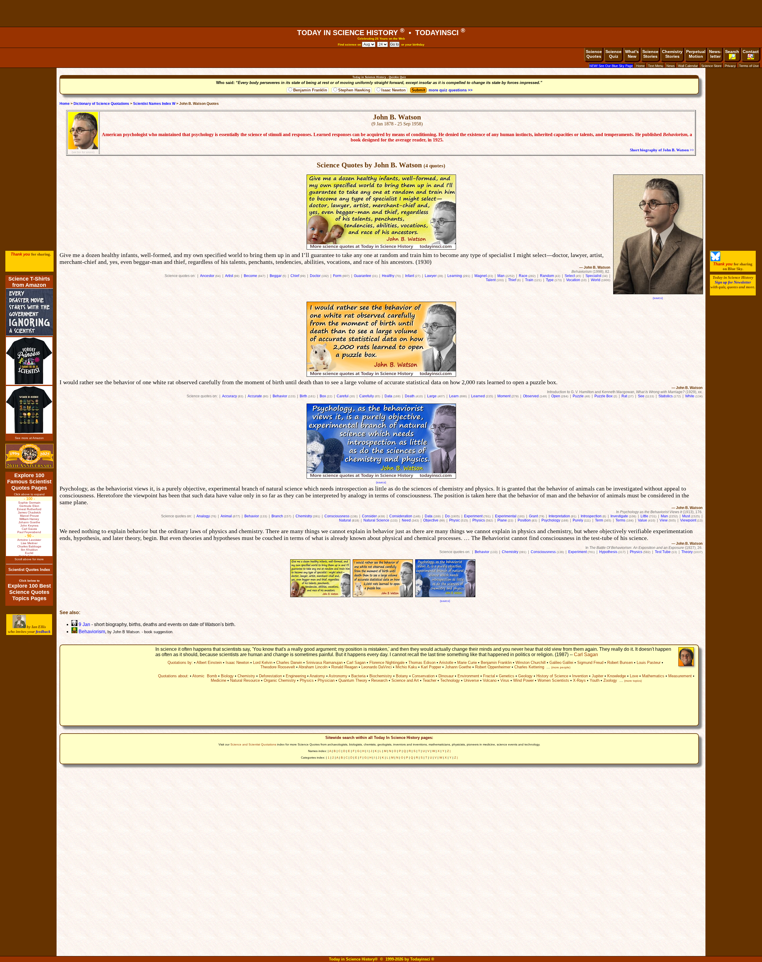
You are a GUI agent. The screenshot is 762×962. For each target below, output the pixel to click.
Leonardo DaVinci (376, 667)
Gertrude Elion (29, 506)
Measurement (680, 676)
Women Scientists (553, 680)
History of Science (552, 676)
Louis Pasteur (648, 662)
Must (686, 516)
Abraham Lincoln (313, 667)
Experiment (473, 516)
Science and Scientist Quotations (253, 744)
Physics (478, 520)
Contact (751, 51)
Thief (512, 280)
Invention (580, 676)
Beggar (276, 276)
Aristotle (446, 662)
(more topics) (633, 680)
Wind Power (523, 680)
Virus (504, 680)
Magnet (480, 276)
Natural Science (376, 520)
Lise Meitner (29, 543)
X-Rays (579, 680)
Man (501, 276)
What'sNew (632, 54)
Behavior (280, 396)
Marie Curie (467, 662)
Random (547, 276)
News (670, 66)
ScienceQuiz (613, 54)
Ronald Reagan (344, 667)
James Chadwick (29, 512)
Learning (454, 276)
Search (732, 51)
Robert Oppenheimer (492, 667)
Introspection (591, 516)
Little (644, 516)
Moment (503, 396)
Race (523, 276)
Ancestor (207, 276)
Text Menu (655, 66)
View (664, 520)
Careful (343, 396)
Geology (525, 676)
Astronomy (338, 676)
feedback (43, 631)
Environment (468, 676)
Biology (227, 676)
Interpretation (559, 516)
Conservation (423, 676)
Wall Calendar (688, 66)
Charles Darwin (289, 662)
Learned (478, 396)
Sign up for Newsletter (733, 282)
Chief (295, 276)
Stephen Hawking (354, 90)
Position (524, 520)
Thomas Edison (421, 662)
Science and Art (405, 680)
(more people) (560, 667)
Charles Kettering (529, 667)
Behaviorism (91, 631)
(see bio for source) (83, 152)
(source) (658, 298)
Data (388, 396)
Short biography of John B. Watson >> (662, 150)
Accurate (255, 396)
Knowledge (616, 676)
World (595, 280)
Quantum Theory (352, 680)
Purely (578, 520)
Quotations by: (180, 662)
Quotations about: (173, 676)
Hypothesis (608, 552)
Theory (687, 552)
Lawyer (431, 276)
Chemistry (304, 516)
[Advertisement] (381, 13)
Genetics (506, 676)
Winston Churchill (531, 662)
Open (555, 396)
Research (379, 680)
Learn (454, 396)
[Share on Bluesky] (715, 260)
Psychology (550, 520)
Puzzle (578, 396)
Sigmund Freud (590, 662)
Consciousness (336, 516)
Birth (303, 396)
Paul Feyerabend (29, 532)
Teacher (429, 680)
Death (410, 396)
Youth (594, 680)
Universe (471, 680)
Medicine (218, 680)
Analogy (203, 516)
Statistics (665, 396)
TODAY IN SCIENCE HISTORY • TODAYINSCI (381, 33)
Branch (277, 516)
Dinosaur (446, 676)
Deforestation (270, 676)
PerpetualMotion (695, 54)
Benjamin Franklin (310, 90)
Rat (624, 396)
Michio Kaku (406, 667)
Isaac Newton (393, 90)
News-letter (715, 54)
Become (250, 276)
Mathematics (653, 676)
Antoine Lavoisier (29, 539)
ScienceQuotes (594, 54)
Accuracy (229, 396)
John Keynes (29, 525)
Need (406, 520)
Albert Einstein (209, 662)
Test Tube (663, 552)
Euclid (29, 553)
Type (550, 280)
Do (447, 516)
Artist (229, 276)
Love (634, 676)
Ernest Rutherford (29, 509)
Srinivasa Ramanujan (324, 662)
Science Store (711, 66)
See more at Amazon (29, 438)
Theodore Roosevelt (277, 667)
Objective (430, 520)
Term (599, 520)
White (689, 396)
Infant (409, 276)
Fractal (489, 676)
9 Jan (83, 624)
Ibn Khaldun (29, 549)
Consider (369, 516)
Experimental (505, 516)
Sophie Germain (29, 502)
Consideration (400, 516)
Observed (531, 396)
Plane (502, 520)
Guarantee (362, 276)
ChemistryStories (672, 54)
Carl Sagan (586, 654)
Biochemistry (380, 676)
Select (570, 276)
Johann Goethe (458, 667)
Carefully (366, 396)
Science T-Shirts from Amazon (29, 282)
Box (323, 396)
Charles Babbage (29, 546)
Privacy (730, 66)
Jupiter (597, 676)
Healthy (388, 276)
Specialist (593, 276)
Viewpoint (688, 520)
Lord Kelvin (262, 662)
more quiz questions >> (451, 90)
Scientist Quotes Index (29, 569)
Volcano (489, 680)
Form (337, 276)
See (641, 396)
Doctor (315, 276)
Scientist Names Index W (154, 104)
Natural (345, 520)
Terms (620, 520)
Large (432, 396)
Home (640, 66)
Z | (449, 751)
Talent (491, 280)
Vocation (573, 280)
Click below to (29, 580)
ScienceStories (650, 54)
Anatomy (317, 676)
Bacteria (358, 676)
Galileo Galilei (561, 662)
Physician (326, 680)
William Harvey (29, 519)
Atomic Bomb (204, 676)
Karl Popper (431, 667)
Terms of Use (749, 66)
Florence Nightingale (387, 662)
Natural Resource (245, 680)
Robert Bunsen (620, 662)
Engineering (296, 676)
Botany (402, 676)
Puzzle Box (603, 396)
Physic (454, 520)
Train (529, 280)
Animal (226, 516)
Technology (450, 680)
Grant (533, 516)
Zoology (610, 680)
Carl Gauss (29, 528)
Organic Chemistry (280, 680)
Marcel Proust (29, 515)
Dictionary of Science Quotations (101, 104)
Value (642, 520)
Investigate (619, 516)
